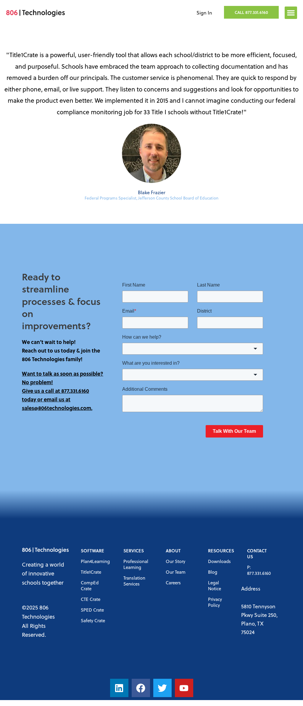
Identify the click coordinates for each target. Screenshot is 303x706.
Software (92, 550)
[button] (291, 13)
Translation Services (134, 581)
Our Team (176, 572)
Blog (212, 572)
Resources (221, 550)
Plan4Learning (95, 561)
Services (133, 550)
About (173, 550)
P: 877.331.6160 (259, 570)
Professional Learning (135, 564)
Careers (173, 582)
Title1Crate (91, 572)
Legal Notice (214, 585)
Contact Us (257, 553)
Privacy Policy (215, 602)
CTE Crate (90, 599)
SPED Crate (92, 610)
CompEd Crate (90, 585)
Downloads (219, 561)
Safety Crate (93, 620)
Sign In (204, 12)
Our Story (175, 561)
